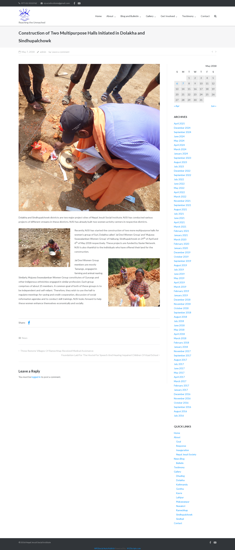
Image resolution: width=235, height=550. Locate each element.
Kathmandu (182, 484)
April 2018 (179, 334)
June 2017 (179, 368)
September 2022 (182, 175)
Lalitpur (180, 497)
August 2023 (180, 162)
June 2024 (179, 136)
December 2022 (182, 170)
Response (181, 446)
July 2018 (179, 321)
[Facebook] (29, 323)
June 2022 (179, 183)
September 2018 (182, 312)
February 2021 (181, 231)
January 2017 (181, 389)
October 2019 (181, 256)
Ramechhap (182, 510)
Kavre (179, 493)
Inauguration (182, 450)
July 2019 (179, 269)
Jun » (213, 105)
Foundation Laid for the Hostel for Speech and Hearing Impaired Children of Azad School (109, 355)
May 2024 (179, 140)
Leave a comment (60, 52)
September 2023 (182, 158)
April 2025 (179, 123)
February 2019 (181, 291)
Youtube (79, 3)
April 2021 (179, 222)
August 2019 (180, 265)
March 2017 (180, 381)
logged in (36, 377)
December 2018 (182, 299)
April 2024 (179, 145)
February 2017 (181, 385)
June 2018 (179, 325)
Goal (178, 441)
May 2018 (179, 329)
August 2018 (180, 316)
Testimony (188, 16)
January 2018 (181, 347)
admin (43, 52)
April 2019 (179, 282)
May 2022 (179, 188)
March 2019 (180, 286)
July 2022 (179, 179)
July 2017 (179, 364)
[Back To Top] (226, 542)
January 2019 (181, 295)
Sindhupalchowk (184, 514)
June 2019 (179, 274)
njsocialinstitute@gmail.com (57, 3)
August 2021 (180, 209)
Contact (205, 16)
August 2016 (180, 411)
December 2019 (182, 252)
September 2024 (182, 132)
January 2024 (181, 153)
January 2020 (181, 248)
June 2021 (179, 218)
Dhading (180, 476)
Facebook (74, 3)
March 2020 (180, 239)
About (109, 16)
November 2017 (182, 351)
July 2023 (179, 166)
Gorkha (180, 488)
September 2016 (182, 407)
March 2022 (180, 196)
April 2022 (179, 192)
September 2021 (182, 205)
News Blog (179, 458)
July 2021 (179, 213)
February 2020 (181, 243)
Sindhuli (180, 519)
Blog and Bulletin (130, 16)
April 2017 (179, 377)
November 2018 (182, 304)
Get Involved (168, 16)
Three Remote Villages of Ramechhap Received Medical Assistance (56, 350)
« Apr (176, 105)
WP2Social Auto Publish (104, 548)
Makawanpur (182, 501)
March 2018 (180, 338)
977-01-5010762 (29, 3)
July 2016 (179, 415)
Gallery (149, 16)
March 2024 (180, 149)
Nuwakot (180, 506)
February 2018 (181, 342)
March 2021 (180, 226)
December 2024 (182, 127)
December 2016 (182, 394)
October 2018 (181, 308)
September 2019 (182, 261)
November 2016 (182, 398)
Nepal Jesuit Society (186, 454)
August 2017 (180, 359)
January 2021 (181, 235)
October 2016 (181, 402)
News (24, 338)
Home (98, 16)
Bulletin (180, 463)
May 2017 (179, 372)
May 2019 (179, 278)
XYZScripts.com (134, 548)
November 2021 (182, 200)
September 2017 (182, 355)
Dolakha (180, 480)
